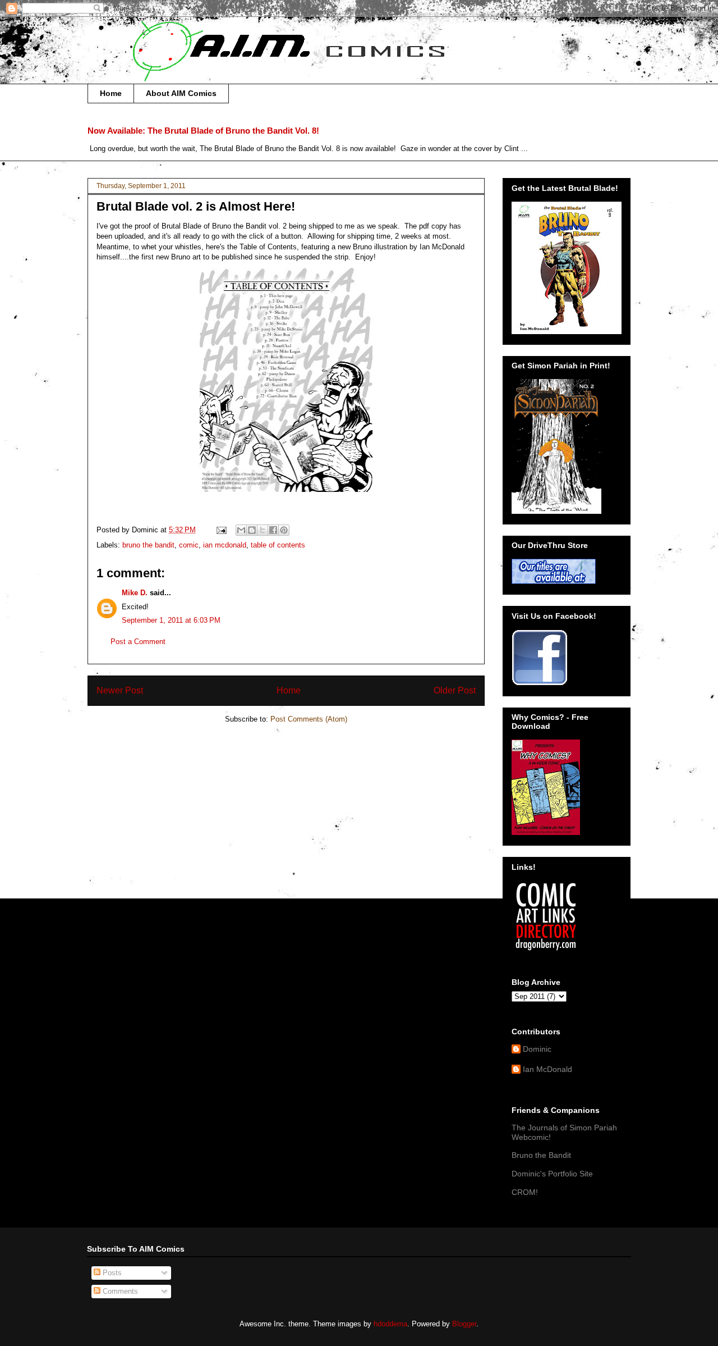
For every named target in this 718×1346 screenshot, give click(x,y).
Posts (111, 1273)
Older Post (455, 690)
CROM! (525, 1192)
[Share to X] (262, 530)
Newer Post (119, 690)
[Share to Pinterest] (283, 530)
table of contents (278, 545)
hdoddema (390, 1324)
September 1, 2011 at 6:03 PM (171, 620)
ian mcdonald (224, 545)
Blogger (464, 1324)
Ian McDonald (547, 1069)
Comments (119, 1291)
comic (189, 545)
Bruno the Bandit (541, 1155)
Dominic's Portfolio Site (552, 1173)
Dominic (537, 1048)
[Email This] (241, 530)
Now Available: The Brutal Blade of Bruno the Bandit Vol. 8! (203, 130)
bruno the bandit (148, 545)
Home (111, 93)
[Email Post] (221, 530)
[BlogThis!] (251, 530)
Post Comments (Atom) (308, 719)
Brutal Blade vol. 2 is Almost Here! (195, 206)
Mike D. (135, 592)
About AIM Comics (181, 93)
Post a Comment (138, 641)
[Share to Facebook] (273, 530)
